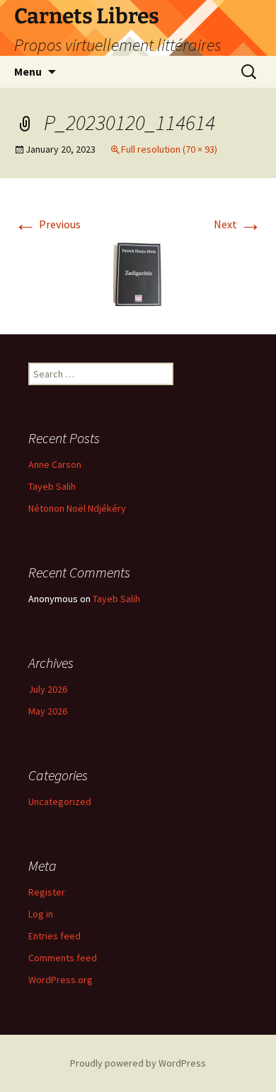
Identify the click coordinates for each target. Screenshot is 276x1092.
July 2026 (47, 689)
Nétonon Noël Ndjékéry (77, 508)
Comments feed (62, 957)
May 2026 (47, 711)
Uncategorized (59, 801)
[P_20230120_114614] (138, 271)
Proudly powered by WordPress (138, 1063)
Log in (40, 914)
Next (238, 224)
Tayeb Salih (52, 486)
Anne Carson (54, 464)
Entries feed (54, 935)
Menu (28, 71)
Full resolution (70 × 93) (169, 149)
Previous (47, 224)
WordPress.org (60, 979)
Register (46, 892)
